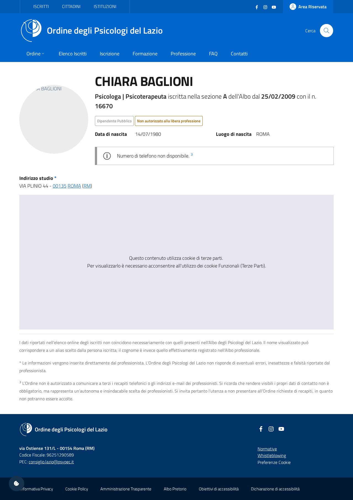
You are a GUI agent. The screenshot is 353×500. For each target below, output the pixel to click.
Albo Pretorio (175, 489)
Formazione (145, 53)
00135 (59, 186)
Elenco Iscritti (73, 53)
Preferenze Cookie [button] (274, 462)
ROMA (74, 186)
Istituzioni (105, 6)
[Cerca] (326, 30)
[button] (16, 483)
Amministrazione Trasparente (125, 489)
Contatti (239, 53)
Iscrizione (109, 53)
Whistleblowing (272, 455)
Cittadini (71, 6)
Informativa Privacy (36, 489)
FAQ (213, 53)
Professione (183, 53)
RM (87, 186)
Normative (267, 448)
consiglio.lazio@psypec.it (51, 461)
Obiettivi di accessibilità (219, 489)
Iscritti (41, 6)
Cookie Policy (76, 489)
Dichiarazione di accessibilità (275, 489)
